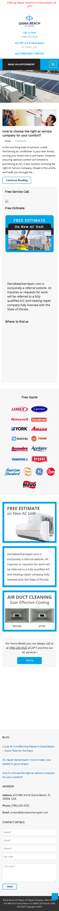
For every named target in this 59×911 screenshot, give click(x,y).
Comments (20, 140)
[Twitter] (34, 10)
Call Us (29, 660)
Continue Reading (17, 180)
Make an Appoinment (21, 64)
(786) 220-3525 (30, 36)
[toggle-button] (53, 64)
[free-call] (29, 522)
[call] (55, 896)
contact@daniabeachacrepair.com (29, 812)
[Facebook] (28, 10)
